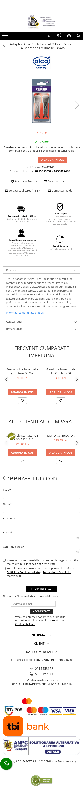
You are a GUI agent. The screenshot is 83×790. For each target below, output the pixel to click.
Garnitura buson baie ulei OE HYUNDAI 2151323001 (60, 371)
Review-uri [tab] (14, 329)
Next (77, 105)
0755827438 (43, 674)
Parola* (7, 532)
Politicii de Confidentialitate (23, 572)
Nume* (7, 504)
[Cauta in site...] (78, 36)
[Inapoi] (3, 45)
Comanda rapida (61, 190)
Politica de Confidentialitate (38, 564)
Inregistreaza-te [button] (41, 589)
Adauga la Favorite (25, 181)
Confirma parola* (13, 546)
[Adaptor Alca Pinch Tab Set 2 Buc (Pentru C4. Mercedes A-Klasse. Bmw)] (41, 101)
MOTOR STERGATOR (61, 435)
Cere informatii (56, 181)
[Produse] (5, 37)
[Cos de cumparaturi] (69, 36)
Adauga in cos (52, 160)
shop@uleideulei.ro (44, 680)
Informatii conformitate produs (25, 312)
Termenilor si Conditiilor (57, 572)
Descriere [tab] (11, 270)
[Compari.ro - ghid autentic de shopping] (41, 780)
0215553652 (43, 668)
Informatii (40, 635)
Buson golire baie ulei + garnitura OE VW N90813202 (22, 371)
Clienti (40, 643)
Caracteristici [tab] (14, 321)
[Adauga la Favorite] (22, 400)
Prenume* (9, 518)
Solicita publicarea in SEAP (25, 190)
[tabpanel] (41, 101)
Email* (7, 490)
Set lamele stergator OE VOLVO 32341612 (22, 437)
